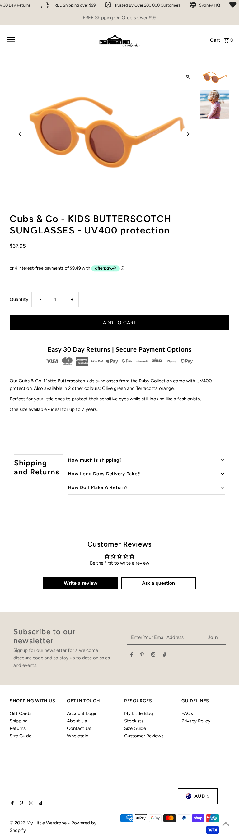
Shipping (19, 721)
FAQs (187, 713)
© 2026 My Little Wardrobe (39, 823)
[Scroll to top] (226, 824)
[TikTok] (164, 655)
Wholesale (77, 736)
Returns (18, 728)
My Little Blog (138, 713)
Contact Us (79, 728)
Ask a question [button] (158, 583)
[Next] (188, 134)
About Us (77, 721)
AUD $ (201, 796)
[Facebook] (131, 655)
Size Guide (20, 736)
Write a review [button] (80, 583)
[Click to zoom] (188, 77)
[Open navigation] (49, 40)
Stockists (133, 721)
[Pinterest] (142, 655)
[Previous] (20, 134)
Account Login (82, 713)
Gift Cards (20, 713)
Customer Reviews (143, 736)
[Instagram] (153, 655)
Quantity (19, 299)
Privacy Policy (195, 721)
